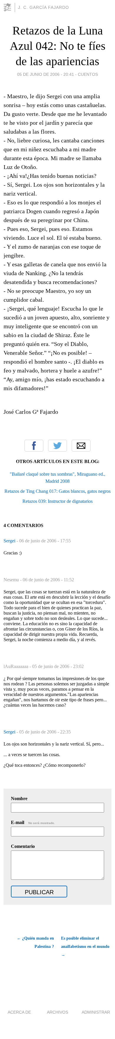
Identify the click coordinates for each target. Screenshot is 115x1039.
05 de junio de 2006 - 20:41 (45, 74)
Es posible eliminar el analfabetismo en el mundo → (85, 946)
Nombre (19, 798)
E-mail (33, 822)
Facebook (33, 446)
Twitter (57, 446)
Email (81, 446)
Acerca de (19, 1012)
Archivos (57, 1012)
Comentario (23, 846)
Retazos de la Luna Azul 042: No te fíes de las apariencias (58, 46)
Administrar (96, 1012)
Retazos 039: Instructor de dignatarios (57, 501)
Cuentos (88, 74)
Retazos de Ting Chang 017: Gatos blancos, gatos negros (57, 491)
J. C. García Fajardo (43, 7)
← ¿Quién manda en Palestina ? (35, 942)
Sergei (10, 540)
